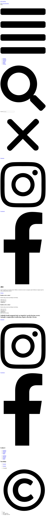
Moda (4, 62)
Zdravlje (4, 60)
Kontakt (4, 63)
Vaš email (2, 301)
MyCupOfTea (3, 1)
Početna (4, 58)
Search (1, 111)
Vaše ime (2, 299)
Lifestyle (4, 59)
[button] (23, 30)
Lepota (4, 61)
